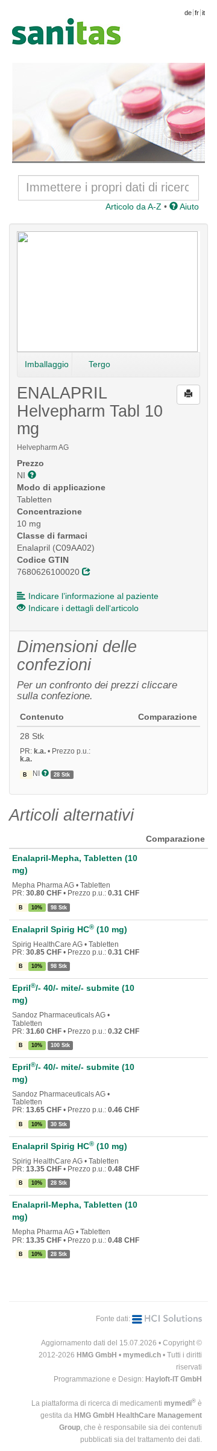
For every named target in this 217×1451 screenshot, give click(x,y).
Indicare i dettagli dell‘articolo (83, 608)
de (188, 12)
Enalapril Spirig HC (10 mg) (69, 929)
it (203, 12)
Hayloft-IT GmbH (173, 1379)
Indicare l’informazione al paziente (93, 596)
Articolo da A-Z (133, 206)
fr (197, 12)
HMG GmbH (97, 1355)
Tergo (99, 364)
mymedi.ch (142, 1355)
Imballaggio (47, 364)
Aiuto (188, 206)
